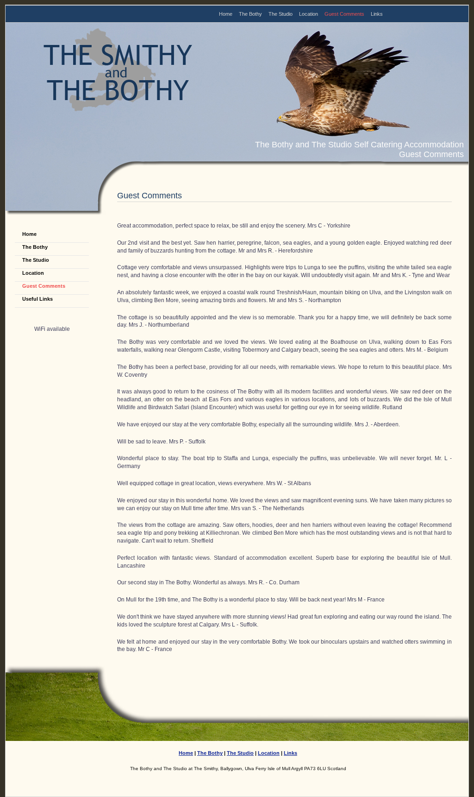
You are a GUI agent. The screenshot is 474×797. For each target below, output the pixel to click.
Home (225, 14)
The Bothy (250, 14)
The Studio (280, 14)
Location (308, 14)
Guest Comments (344, 14)
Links (377, 14)
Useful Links (37, 299)
